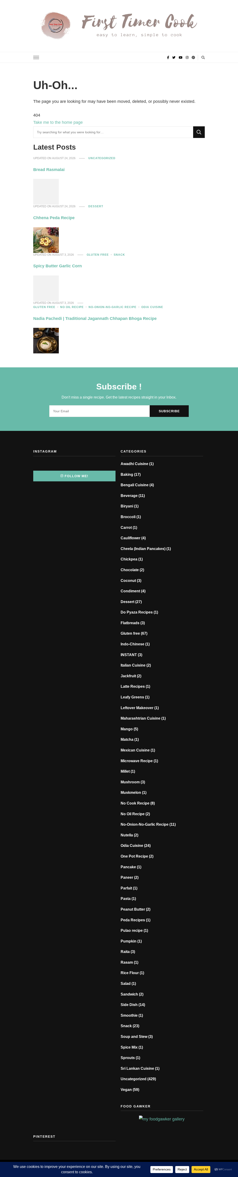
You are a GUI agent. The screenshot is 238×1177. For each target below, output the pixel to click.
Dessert (95, 206)
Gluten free (98, 254)
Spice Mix (129, 1047)
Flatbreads (130, 623)
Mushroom (130, 782)
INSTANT (129, 655)
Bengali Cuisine (135, 485)
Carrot (126, 528)
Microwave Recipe (137, 761)
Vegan (126, 1090)
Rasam (127, 962)
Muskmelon (131, 793)
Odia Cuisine (152, 307)
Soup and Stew (134, 1037)
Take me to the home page (58, 122)
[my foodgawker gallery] (162, 1119)
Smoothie (129, 1015)
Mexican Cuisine (135, 750)
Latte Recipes (133, 686)
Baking (127, 474)
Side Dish (129, 1005)
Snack (119, 254)
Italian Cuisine (133, 665)
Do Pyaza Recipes (137, 612)
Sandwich (129, 994)
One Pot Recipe (134, 856)
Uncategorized (102, 158)
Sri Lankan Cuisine (137, 1068)
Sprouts (128, 1058)
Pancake (128, 867)
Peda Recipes (133, 920)
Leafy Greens (132, 697)
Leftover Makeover (137, 708)
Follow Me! (76, 476)
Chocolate (130, 570)
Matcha (127, 739)
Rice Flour (130, 973)
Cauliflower (130, 538)
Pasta (126, 899)
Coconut (128, 581)
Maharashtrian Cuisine (140, 718)
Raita (125, 952)
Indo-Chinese (132, 644)
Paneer (127, 877)
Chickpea (129, 559)
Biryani (127, 506)
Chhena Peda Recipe (54, 217)
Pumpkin (128, 941)
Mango (127, 729)
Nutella (127, 835)
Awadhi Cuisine (134, 464)
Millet (125, 771)
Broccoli (128, 517)
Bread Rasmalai (49, 169)
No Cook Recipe (135, 803)
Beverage (129, 496)
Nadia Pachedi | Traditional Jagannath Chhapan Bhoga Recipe (95, 318)
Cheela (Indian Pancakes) (143, 549)
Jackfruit (128, 676)
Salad (126, 984)
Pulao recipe (132, 930)
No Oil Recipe (72, 307)
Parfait (126, 888)
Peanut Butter (133, 909)
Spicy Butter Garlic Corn (57, 266)
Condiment (130, 591)
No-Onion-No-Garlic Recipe (112, 307)
